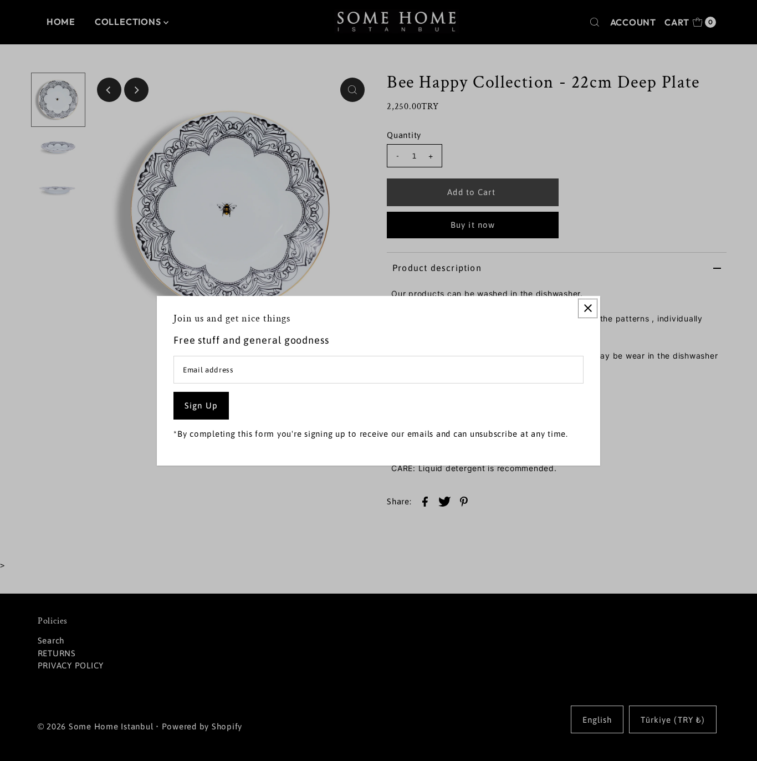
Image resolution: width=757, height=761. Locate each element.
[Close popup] (587, 308)
